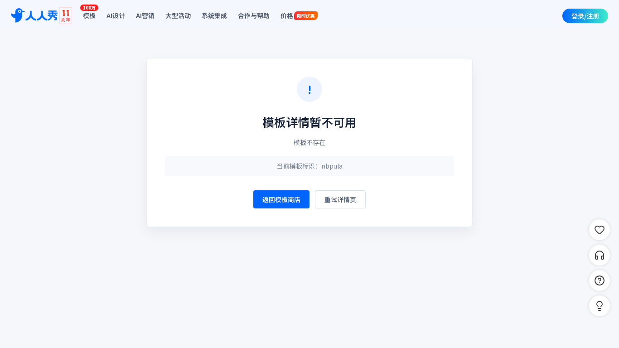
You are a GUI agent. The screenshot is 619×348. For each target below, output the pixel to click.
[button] (599, 305)
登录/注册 (585, 15)
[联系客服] (599, 255)
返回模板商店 (281, 199)
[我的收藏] (599, 229)
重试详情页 (340, 199)
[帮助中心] (599, 280)
